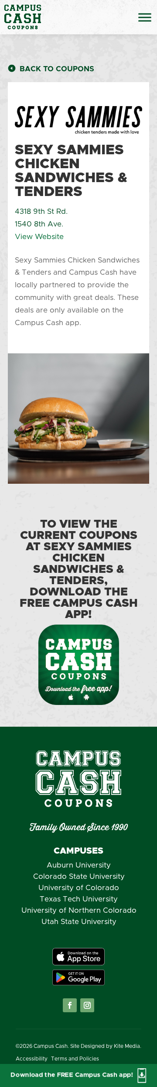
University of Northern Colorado (79, 910)
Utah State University (78, 921)
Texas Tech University (79, 899)
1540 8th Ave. (39, 224)
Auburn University (79, 865)
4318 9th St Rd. (41, 211)
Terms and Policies (75, 1058)
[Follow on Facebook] (70, 1005)
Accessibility (32, 1058)
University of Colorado (78, 887)
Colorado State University (79, 876)
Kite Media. (127, 1046)
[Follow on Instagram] (87, 1005)
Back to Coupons (57, 69)
